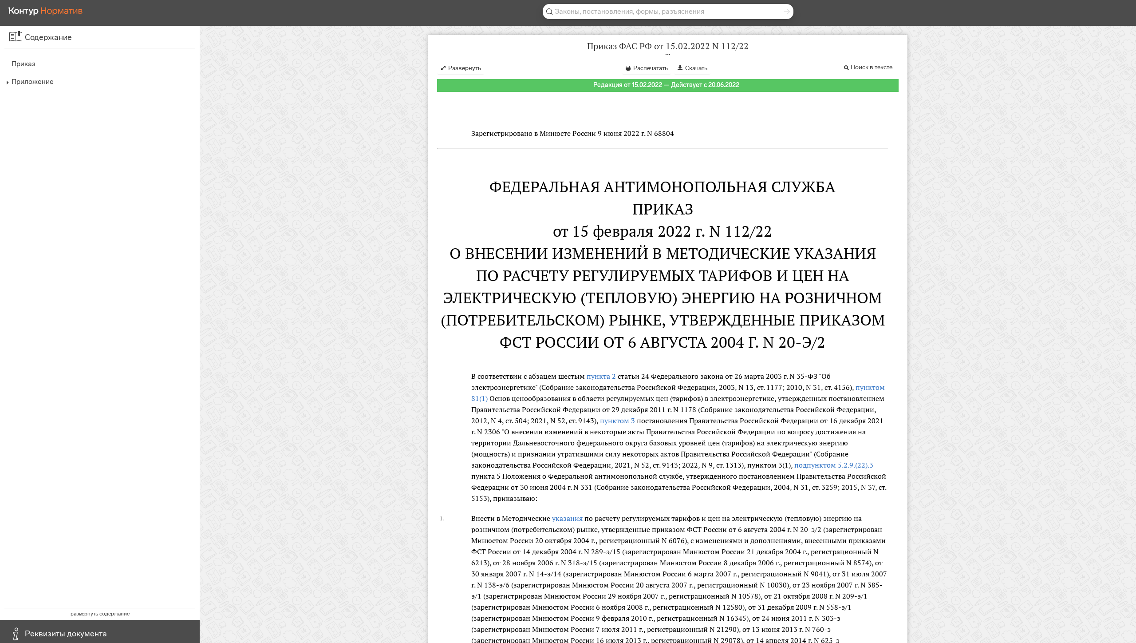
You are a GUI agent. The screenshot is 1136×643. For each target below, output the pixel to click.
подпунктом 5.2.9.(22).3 (833, 464)
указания (567, 518)
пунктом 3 (617, 420)
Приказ (24, 64)
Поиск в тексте (871, 67)
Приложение (33, 81)
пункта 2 (601, 376)
